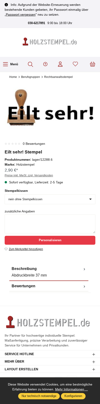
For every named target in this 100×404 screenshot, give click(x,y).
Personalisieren (50, 240)
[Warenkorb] (92, 64)
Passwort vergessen (21, 14)
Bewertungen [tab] (23, 286)
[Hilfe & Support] (45, 64)
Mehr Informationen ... (71, 389)
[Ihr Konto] (60, 64)
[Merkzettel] (75, 64)
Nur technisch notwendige (39, 396)
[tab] (48, 272)
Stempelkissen (16, 191)
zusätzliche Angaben (20, 211)
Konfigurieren (73, 396)
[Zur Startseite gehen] (50, 41)
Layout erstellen (21, 369)
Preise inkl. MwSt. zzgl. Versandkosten (29, 175)
